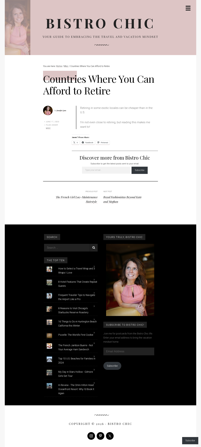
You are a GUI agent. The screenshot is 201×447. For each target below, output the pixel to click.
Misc (48, 128)
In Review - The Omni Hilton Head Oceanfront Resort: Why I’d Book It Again (76, 389)
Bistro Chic (100, 23)
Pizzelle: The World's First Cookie (75, 334)
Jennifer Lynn (61, 110)
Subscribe (139, 170)
